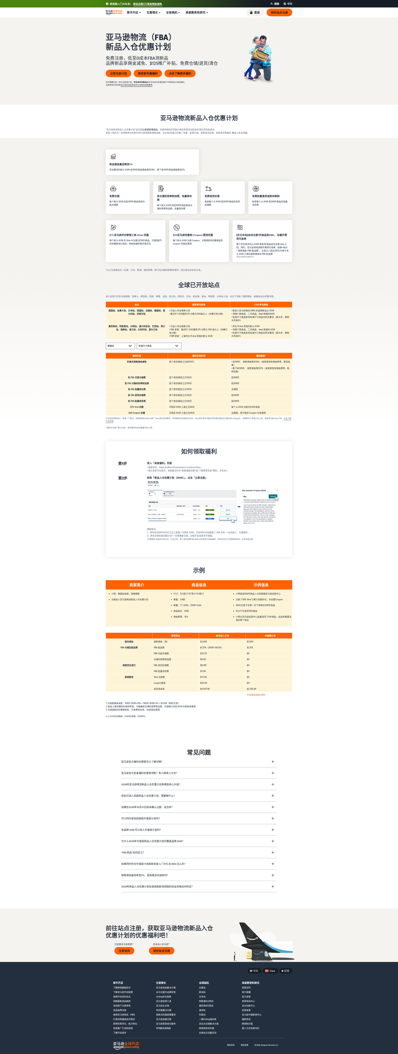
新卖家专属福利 (148, 73)
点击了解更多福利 (180, 73)
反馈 (286, 970)
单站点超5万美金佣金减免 (147, 3)
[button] (255, 12)
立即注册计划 (118, 73)
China (272, 970)
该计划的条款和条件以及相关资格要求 (136, 85)
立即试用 (124, 950)
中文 (255, 970)
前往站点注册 (161, 950)
